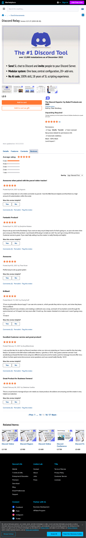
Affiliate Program (39, 510)
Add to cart (22, 102)
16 (46, 415)
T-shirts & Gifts (17, 473)
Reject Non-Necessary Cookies (72, 534)
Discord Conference (62, 445)
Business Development (41, 507)
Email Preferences (18, 491)
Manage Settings (9, 534)
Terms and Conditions (32, 530)
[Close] (82, 524)
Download (16, 483)
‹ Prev (30, 415)
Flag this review (27, 210)
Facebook (19, 507)
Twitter (18, 519)
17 (49, 415)
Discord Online (45, 444)
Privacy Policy (59, 473)
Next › (54, 415)
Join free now (77, 2)
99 (59, 122)
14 (40, 415)
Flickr (17, 511)
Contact (36, 469)
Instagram (19, 515)
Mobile (14, 469)
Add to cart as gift (21, 108)
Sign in (65, 2)
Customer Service (60, 476)
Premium (15, 480)
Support (15, 494)
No (16, 204)
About (35, 473)
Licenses (57, 480)
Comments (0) (8, 210)
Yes (7, 204)
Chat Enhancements (17, 15)
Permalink (17, 210)
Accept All (54, 534)
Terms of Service (60, 469)
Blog (14, 487)
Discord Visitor (8, 444)
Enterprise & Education (20, 476)
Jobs (35, 476)
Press (35, 480)
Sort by (63, 175)
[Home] (3, 15)
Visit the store (49, 106)
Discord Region (26, 444)
